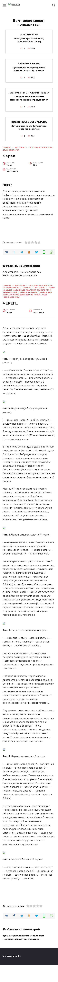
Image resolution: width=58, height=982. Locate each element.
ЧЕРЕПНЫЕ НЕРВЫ (29, 63)
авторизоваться (27, 275)
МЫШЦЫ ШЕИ (29, 34)
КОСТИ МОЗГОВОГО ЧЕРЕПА (29, 121)
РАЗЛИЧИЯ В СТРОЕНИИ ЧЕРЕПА (29, 92)
